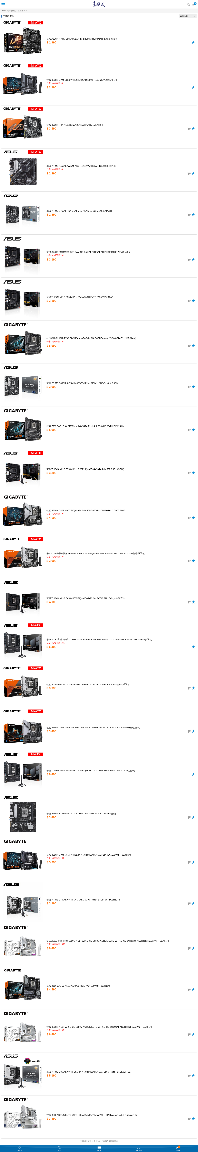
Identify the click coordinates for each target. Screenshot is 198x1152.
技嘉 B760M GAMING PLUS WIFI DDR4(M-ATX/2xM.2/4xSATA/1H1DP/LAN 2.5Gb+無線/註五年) (93, 727)
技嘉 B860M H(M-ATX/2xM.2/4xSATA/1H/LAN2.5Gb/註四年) (75, 125)
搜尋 (188, 4)
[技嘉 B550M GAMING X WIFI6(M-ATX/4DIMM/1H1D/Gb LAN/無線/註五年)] (23, 84)
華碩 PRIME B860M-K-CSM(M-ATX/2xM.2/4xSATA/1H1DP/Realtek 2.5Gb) (82, 383)
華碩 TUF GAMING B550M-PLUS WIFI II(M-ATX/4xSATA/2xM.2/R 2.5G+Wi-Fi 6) (85, 469)
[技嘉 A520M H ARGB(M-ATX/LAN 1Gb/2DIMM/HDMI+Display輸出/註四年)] (23, 41)
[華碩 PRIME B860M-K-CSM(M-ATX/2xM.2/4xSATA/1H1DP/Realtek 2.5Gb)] (23, 385)
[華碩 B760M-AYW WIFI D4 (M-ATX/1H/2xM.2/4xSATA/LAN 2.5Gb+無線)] (23, 816)
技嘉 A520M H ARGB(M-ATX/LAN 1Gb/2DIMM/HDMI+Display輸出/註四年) (82, 39)
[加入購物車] (189, 129)
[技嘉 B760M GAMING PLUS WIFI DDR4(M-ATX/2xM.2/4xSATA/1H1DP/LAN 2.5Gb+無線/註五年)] (23, 730)
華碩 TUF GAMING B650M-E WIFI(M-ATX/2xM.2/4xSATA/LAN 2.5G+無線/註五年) (86, 598)
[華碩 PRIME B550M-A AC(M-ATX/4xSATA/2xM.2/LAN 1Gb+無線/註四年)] (23, 170)
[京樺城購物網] (99, 4)
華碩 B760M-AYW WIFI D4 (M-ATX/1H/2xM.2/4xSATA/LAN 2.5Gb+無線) (81, 813)
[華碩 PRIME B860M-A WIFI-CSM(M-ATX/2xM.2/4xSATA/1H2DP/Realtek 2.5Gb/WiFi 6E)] (23, 1074)
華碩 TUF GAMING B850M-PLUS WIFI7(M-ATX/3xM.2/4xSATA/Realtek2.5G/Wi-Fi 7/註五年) (91, 770)
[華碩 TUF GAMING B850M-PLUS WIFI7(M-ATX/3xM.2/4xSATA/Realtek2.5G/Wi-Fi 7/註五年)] (23, 773)
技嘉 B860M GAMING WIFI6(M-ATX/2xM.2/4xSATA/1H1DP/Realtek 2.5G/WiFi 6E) (86, 510)
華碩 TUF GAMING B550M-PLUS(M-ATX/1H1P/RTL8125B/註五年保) (80, 297)
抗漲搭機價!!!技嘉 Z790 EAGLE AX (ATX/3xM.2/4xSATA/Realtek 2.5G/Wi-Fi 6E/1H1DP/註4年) (91, 338)
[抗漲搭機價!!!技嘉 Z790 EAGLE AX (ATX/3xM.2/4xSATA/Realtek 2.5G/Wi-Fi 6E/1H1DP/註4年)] (23, 342)
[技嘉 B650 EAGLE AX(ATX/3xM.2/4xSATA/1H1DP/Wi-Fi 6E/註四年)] (23, 988)
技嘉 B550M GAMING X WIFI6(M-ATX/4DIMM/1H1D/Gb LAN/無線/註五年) (82, 80)
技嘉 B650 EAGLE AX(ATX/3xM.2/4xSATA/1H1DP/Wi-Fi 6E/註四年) (79, 986)
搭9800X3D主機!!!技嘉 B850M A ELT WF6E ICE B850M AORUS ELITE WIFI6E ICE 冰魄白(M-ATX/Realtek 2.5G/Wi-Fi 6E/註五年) (108, 941)
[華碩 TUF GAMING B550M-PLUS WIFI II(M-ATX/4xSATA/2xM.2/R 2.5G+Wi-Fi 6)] (23, 471)
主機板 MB (22, 11)
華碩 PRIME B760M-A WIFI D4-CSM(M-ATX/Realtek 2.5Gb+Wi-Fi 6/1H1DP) (83, 899)
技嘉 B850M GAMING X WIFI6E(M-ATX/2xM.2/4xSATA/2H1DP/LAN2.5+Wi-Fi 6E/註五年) (89, 855)
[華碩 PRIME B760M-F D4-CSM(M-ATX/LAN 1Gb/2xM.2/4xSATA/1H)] (23, 213)
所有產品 (12, 11)
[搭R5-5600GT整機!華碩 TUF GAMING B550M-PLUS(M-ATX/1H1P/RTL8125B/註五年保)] (23, 256)
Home (3, 11)
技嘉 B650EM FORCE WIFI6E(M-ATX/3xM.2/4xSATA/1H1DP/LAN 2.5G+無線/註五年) (88, 684)
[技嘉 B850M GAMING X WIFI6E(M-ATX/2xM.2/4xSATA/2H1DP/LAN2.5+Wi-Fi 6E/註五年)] (23, 859)
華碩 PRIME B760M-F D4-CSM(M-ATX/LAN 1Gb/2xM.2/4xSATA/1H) (79, 211)
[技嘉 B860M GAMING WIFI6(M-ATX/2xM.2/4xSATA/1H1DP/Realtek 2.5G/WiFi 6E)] (23, 514)
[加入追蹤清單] (193, 42)
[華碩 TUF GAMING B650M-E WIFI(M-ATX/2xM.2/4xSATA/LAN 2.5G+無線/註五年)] (23, 600)
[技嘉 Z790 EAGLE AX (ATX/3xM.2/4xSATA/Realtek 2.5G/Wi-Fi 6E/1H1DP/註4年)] (23, 428)
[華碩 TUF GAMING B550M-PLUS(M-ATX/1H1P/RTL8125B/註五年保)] (23, 299)
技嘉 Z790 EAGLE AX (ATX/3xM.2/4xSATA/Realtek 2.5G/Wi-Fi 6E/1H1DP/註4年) (85, 426)
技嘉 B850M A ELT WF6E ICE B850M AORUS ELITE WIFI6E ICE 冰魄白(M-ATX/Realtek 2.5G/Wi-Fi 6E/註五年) (100, 1027)
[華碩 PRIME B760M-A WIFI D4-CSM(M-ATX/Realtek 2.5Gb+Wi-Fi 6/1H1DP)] (23, 902)
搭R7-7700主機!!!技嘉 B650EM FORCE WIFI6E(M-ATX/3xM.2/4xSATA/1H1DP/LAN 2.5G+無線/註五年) (96, 553)
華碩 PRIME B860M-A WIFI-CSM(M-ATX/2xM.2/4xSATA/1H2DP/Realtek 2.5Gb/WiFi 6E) (89, 1072)
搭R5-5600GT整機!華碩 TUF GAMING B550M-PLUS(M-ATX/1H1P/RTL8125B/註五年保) (89, 252)
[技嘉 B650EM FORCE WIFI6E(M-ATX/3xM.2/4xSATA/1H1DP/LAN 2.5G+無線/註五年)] (23, 686)
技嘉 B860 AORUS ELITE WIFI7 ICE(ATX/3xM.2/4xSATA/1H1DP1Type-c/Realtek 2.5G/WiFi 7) (92, 1115)
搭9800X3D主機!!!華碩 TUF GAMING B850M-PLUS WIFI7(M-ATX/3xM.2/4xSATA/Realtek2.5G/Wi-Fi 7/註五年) (99, 639)
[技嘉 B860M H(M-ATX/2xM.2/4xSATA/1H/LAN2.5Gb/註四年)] (23, 127)
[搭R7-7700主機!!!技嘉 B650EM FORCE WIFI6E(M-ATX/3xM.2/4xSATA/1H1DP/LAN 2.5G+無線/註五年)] (23, 557)
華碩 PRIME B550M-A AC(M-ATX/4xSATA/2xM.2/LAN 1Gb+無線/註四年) (81, 166)
